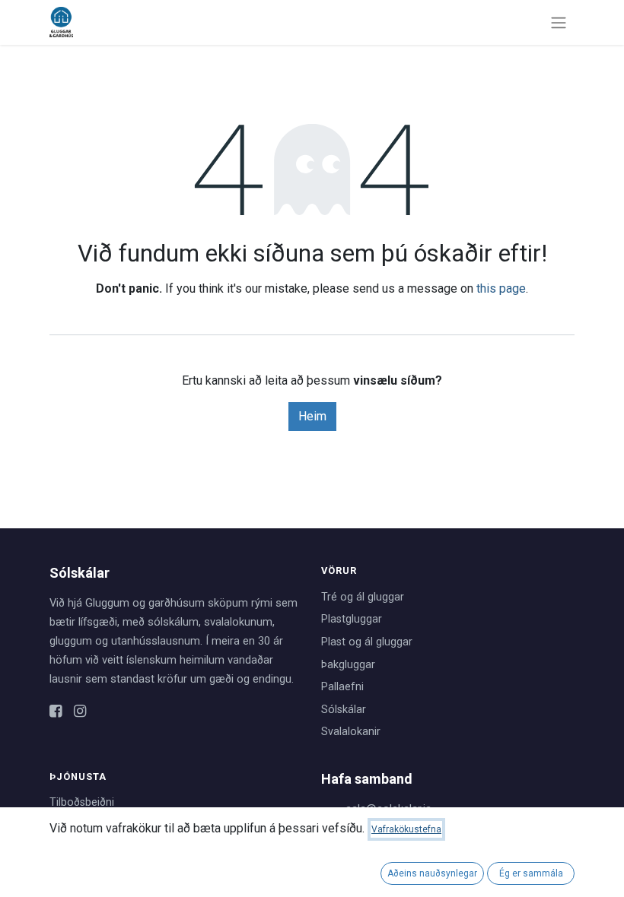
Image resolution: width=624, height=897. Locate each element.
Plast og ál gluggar (366, 642)
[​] (55, 712)
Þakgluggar (348, 664)
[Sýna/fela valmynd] (559, 22)
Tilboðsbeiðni (81, 802)
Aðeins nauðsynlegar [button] (432, 873)
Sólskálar (343, 709)
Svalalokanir (350, 731)
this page (501, 288)
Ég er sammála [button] (531, 873)
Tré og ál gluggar (362, 597)
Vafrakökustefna (406, 829)
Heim (312, 416)
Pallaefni (342, 686)
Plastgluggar (351, 619)
